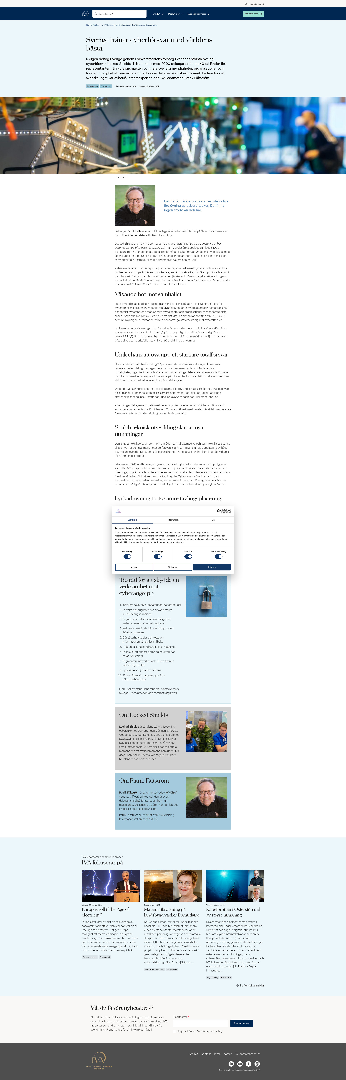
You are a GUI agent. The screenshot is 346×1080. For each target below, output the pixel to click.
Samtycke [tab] (132, 520)
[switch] (158, 556)
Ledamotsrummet (256, 4)
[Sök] (96, 13)
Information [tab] (173, 520)
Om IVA (156, 13)
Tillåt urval (173, 567)
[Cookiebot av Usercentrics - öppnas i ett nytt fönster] (219, 511)
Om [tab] (213, 520)
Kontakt (206, 1053)
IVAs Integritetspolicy (209, 1031)
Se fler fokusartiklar (252, 985)
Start (88, 25)
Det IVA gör (174, 13)
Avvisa (134, 567)
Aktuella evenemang (253, 14)
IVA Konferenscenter (247, 1053)
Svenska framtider (196, 13)
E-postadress (181, 1016)
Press (217, 1053)
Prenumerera (241, 1023)
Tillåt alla (212, 567)
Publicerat (97, 25)
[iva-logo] (85, 13)
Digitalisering (92, 86)
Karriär (228, 1053)
